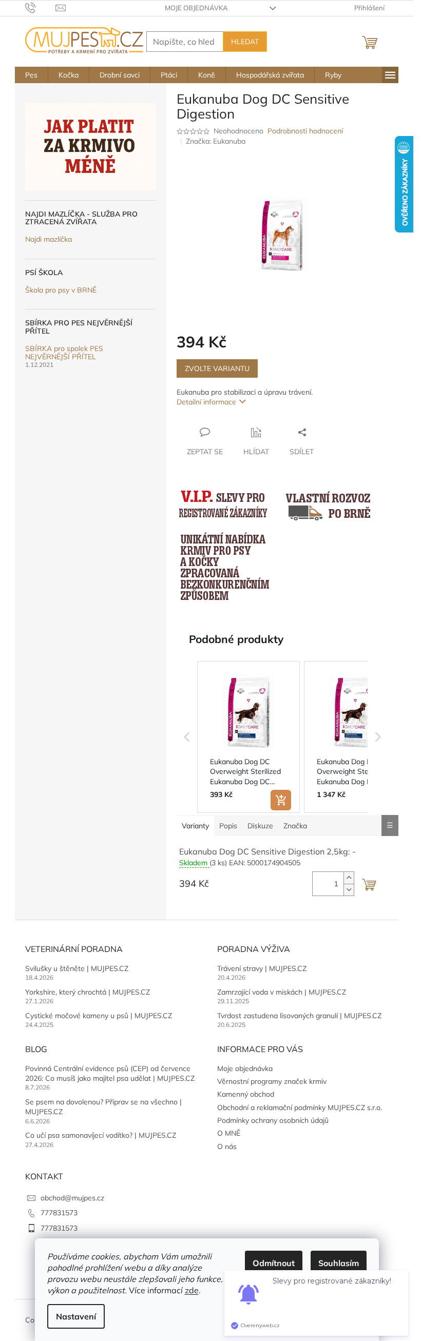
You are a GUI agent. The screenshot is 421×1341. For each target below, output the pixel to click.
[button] (187, 737)
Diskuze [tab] (260, 825)
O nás (227, 1146)
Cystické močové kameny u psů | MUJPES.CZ (98, 1015)
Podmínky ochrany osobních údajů (273, 1120)
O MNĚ (228, 1133)
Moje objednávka (196, 8)
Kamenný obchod (245, 1094)
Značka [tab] (295, 825)
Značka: (215, 141)
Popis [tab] (228, 825)
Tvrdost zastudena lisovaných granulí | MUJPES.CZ (299, 1015)
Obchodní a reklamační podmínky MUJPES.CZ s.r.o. (299, 1107)
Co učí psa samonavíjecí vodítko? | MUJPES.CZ (100, 1135)
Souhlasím (338, 1263)
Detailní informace (206, 401)
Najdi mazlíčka (48, 239)
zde (192, 1290)
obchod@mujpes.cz (72, 1197)
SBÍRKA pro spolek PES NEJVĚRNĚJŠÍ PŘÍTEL (64, 353)
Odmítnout (274, 1263)
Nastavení (76, 1316)
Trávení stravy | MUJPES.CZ (262, 968)
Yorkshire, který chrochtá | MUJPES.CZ (87, 992)
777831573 (59, 1212)
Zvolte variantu (217, 368)
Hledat (245, 41)
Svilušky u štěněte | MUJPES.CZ (76, 968)
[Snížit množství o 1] (348, 890)
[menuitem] (31, 75)
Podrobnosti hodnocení (305, 130)
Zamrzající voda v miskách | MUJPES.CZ (281, 992)
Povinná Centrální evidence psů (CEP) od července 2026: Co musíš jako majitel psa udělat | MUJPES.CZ (110, 1073)
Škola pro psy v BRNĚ (61, 290)
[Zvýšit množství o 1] (348, 878)
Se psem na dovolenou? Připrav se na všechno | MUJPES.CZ (103, 1106)
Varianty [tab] (195, 825)
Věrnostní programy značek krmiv (272, 1081)
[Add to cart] (281, 800)
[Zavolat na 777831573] (40, 7)
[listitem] (248, 737)
